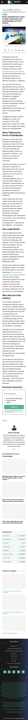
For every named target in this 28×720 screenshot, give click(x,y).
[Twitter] (13, 671)
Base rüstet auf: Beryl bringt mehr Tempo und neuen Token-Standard (13, 500)
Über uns (14, 658)
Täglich (8, 402)
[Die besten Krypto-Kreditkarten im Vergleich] (14, 602)
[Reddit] (23, 671)
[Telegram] (4, 671)
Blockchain (5, 14)
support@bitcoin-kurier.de (16, 711)
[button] (5, 50)
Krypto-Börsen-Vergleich (10, 633)
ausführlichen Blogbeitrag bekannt (13, 71)
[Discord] (18, 671)
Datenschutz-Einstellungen (14, 651)
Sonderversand (11, 400)
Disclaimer (14, 653)
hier (24, 709)
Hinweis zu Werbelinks (14, 663)
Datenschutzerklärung (19, 412)
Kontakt (14, 661)
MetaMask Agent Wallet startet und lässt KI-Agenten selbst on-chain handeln (13, 478)
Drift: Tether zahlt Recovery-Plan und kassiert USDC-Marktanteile (12, 522)
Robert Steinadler (14, 432)
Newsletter (14, 656)
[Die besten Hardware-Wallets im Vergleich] (14, 581)
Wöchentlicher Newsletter (14, 398)
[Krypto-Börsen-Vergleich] (14, 623)
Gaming (5, 420)
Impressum (14, 646)
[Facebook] (9, 671)
